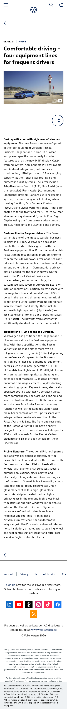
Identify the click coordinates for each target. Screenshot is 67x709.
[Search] (51, 5)
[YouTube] (19, 604)
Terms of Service (45, 574)
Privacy (23, 574)
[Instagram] (38, 604)
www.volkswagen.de (44, 629)
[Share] (57, 120)
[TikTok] (48, 604)
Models (22, 41)
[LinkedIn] (9, 604)
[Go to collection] (61, 5)
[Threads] (29, 604)
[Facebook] (57, 604)
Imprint (8, 574)
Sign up (10, 585)
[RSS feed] (33, 614)
